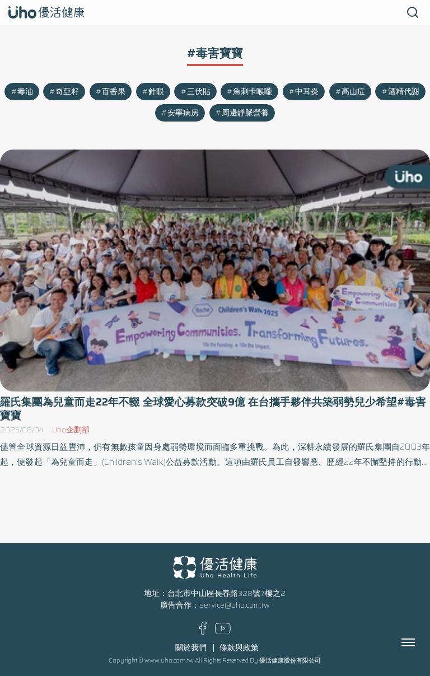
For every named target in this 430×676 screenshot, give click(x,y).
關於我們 (191, 648)
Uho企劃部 (71, 430)
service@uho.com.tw (234, 605)
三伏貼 (199, 91)
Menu (420, 642)
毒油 (25, 91)
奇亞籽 (67, 91)
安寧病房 (183, 113)
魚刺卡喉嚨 (252, 91)
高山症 (353, 91)
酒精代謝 (403, 91)
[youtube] (223, 631)
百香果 (113, 91)
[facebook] (203, 632)
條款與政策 (239, 648)
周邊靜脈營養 (245, 113)
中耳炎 (307, 91)
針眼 (156, 91)
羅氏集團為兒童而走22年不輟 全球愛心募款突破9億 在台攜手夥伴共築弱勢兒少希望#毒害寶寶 (213, 408)
